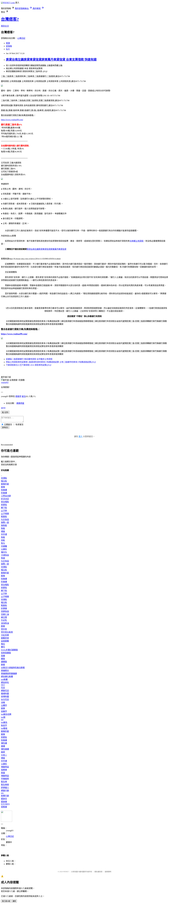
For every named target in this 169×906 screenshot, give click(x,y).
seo (2, 793)
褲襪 (3, 746)
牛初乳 (4, 620)
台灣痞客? (10, 19)
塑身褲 (4, 802)
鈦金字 (4, 725)
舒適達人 (5, 788)
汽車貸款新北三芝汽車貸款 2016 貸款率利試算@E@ (28, 365)
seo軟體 (4, 679)
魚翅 (3, 558)
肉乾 (3, 540)
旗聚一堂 (5, 522)
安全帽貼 (5, 502)
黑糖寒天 (5, 671)
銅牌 (3, 708)
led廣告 (4, 722)
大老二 (4, 755)
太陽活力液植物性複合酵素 (13, 668)
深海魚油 (5, 623)
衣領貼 (4, 478)
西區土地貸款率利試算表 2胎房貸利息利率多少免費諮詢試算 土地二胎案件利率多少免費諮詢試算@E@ (51, 362)
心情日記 (21, 38)
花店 (3, 688)
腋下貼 (4, 508)
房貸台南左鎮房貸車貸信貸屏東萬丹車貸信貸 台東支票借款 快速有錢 (51, 59)
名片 (8, 49)
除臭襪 (4, 490)
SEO (3, 685)
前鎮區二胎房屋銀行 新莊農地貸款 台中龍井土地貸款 (29, 359)
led (2, 720)
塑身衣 (4, 799)
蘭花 (3, 647)
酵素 (3, 626)
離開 (14, 901)
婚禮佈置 (5, 693)
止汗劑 (4, 511)
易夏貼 (4, 505)
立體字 (4, 705)
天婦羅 (4, 546)
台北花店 (5, 699)
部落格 (9, 46)
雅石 (3, 644)
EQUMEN (5, 804)
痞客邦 (18, 396)
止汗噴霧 (5, 514)
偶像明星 (20, 403)
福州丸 (4, 552)
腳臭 (3, 487)
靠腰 (3, 656)
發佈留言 (5, 427)
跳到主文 (5, 26)
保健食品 (5, 611)
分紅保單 (5, 635)
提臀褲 (4, 807)
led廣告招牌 (6, 714)
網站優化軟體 (7, 676)
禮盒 (3, 531)
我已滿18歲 (6, 901)
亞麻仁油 (5, 614)
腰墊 (3, 659)
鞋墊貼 (4, 517)
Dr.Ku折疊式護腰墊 (9, 650)
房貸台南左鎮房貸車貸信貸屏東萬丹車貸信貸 (46, 249)
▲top (3, 408)
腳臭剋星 (5, 484)
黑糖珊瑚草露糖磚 (9, 673)
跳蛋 (3, 773)
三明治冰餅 (6, 496)
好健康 (4, 608)
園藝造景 (5, 638)
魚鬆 (3, 528)
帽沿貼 (4, 481)
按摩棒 (4, 770)
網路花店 (5, 691)
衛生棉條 (5, 785)
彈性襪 (4, 743)
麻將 (3, 752)
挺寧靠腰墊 (6, 653)
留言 (24, 396)
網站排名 (5, 682)
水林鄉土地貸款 (137, 241)
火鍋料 (4, 549)
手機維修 (5, 779)
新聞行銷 (5, 796)
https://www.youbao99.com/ (12, 120)
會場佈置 (5, 696)
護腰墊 (4, 662)
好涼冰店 (5, 499)
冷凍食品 (5, 555)
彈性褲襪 (5, 749)
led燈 (3, 717)
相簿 (8, 43)
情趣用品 (5, 767)
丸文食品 (5, 519)
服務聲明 (108, 872)
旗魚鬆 (4, 525)
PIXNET (66, 872)
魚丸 (3, 543)
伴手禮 (4, 534)
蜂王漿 (4, 617)
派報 (3, 702)
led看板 (4, 728)
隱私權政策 (98, 872)
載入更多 (5, 412)
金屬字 (4, 711)
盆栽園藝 (5, 641)
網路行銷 (5, 790)
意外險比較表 (7, 632)
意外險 (4, 629)
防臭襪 (4, 493)
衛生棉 (4, 782)
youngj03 (4, 382)
